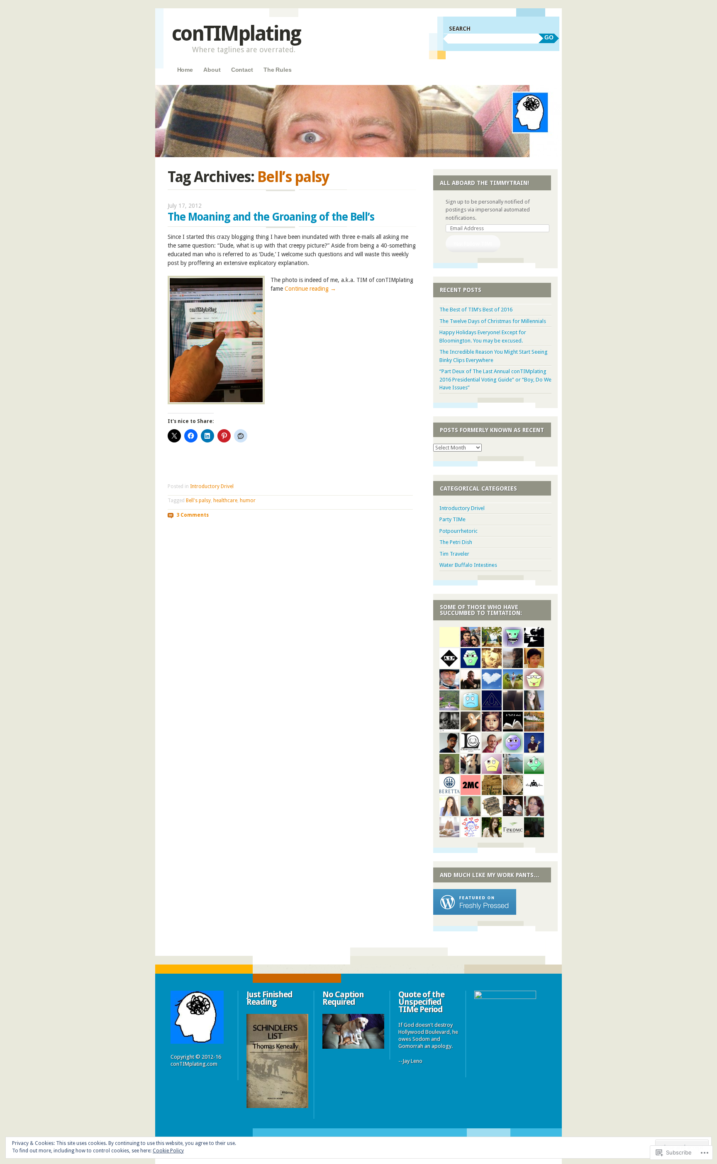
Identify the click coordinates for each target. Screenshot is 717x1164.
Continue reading (310, 288)
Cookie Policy (168, 1151)
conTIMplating (236, 33)
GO (549, 37)
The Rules (277, 69)
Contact (242, 69)
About (211, 69)
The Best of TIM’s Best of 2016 (475, 309)
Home (185, 69)
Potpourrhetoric (458, 531)
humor (248, 500)
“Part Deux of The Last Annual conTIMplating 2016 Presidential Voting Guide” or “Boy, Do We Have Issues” (495, 379)
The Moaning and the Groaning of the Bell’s (271, 217)
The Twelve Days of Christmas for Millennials (492, 321)
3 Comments (192, 515)
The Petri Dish (455, 542)
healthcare (225, 500)
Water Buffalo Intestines (468, 565)
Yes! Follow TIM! (473, 244)
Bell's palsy (198, 500)
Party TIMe (452, 519)
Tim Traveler (454, 554)
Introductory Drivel (212, 486)
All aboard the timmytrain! (484, 183)
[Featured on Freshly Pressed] (474, 913)
